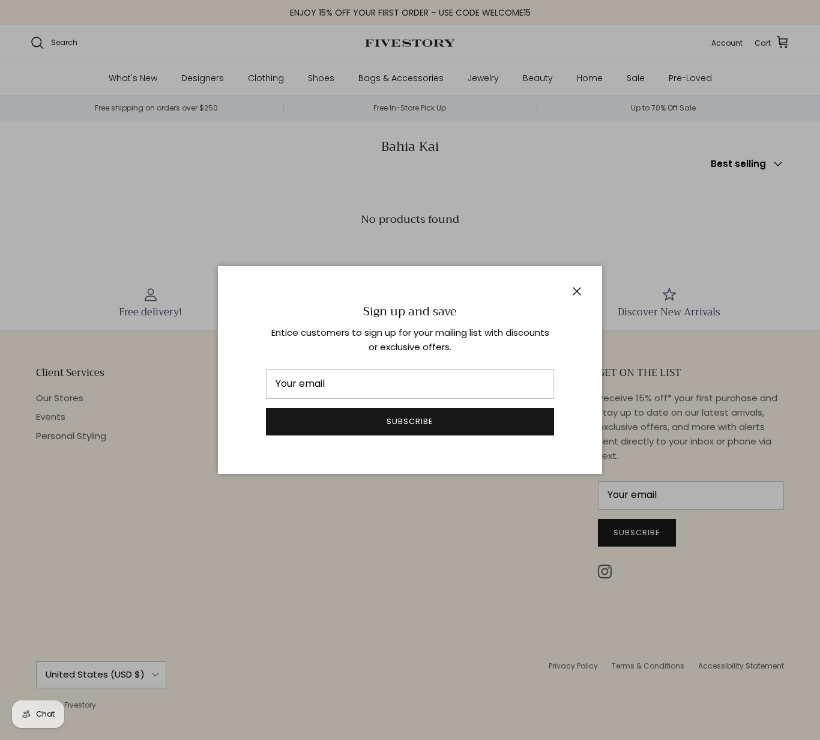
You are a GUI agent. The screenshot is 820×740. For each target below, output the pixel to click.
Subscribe (410, 421)
